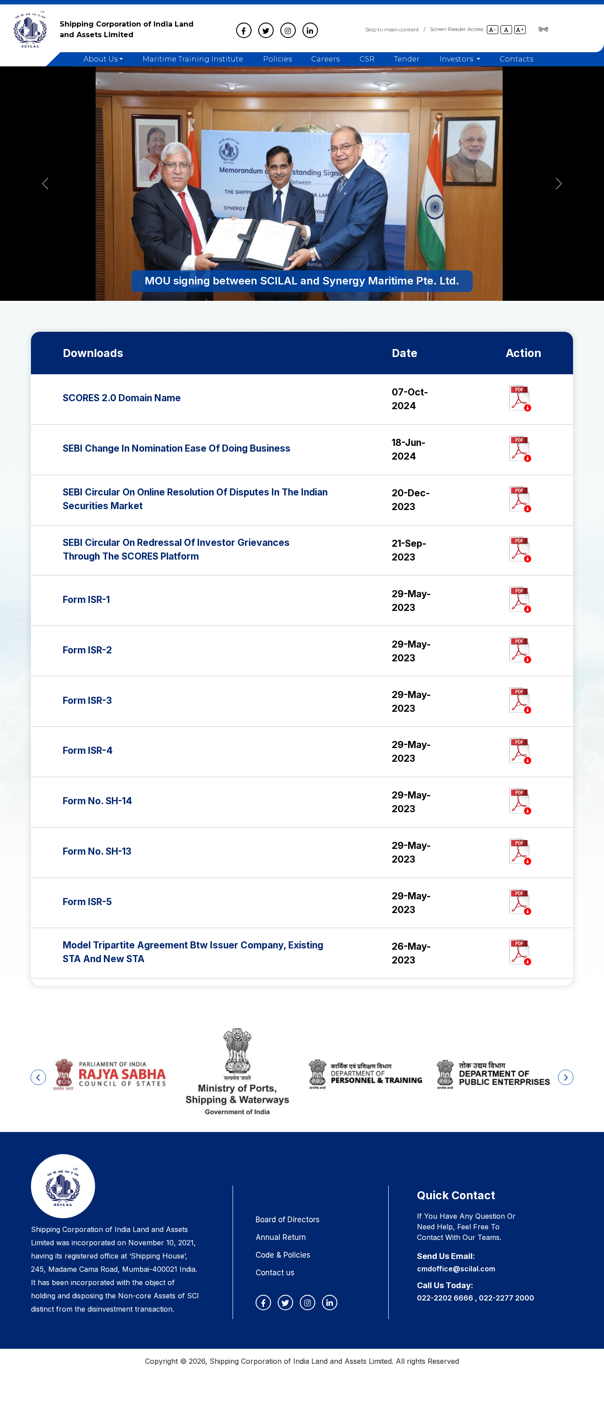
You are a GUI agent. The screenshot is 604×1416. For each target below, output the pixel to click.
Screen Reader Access (456, 29)
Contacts (516, 59)
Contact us (275, 1272)
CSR (367, 59)
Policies (277, 59)
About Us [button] (101, 59)
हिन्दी (543, 29)
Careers (325, 59)
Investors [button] (457, 59)
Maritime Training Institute (192, 59)
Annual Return (281, 1237)
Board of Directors (288, 1219)
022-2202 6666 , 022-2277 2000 (475, 1297)
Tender (407, 59)
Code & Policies (283, 1255)
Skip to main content (392, 29)
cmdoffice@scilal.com (456, 1268)
